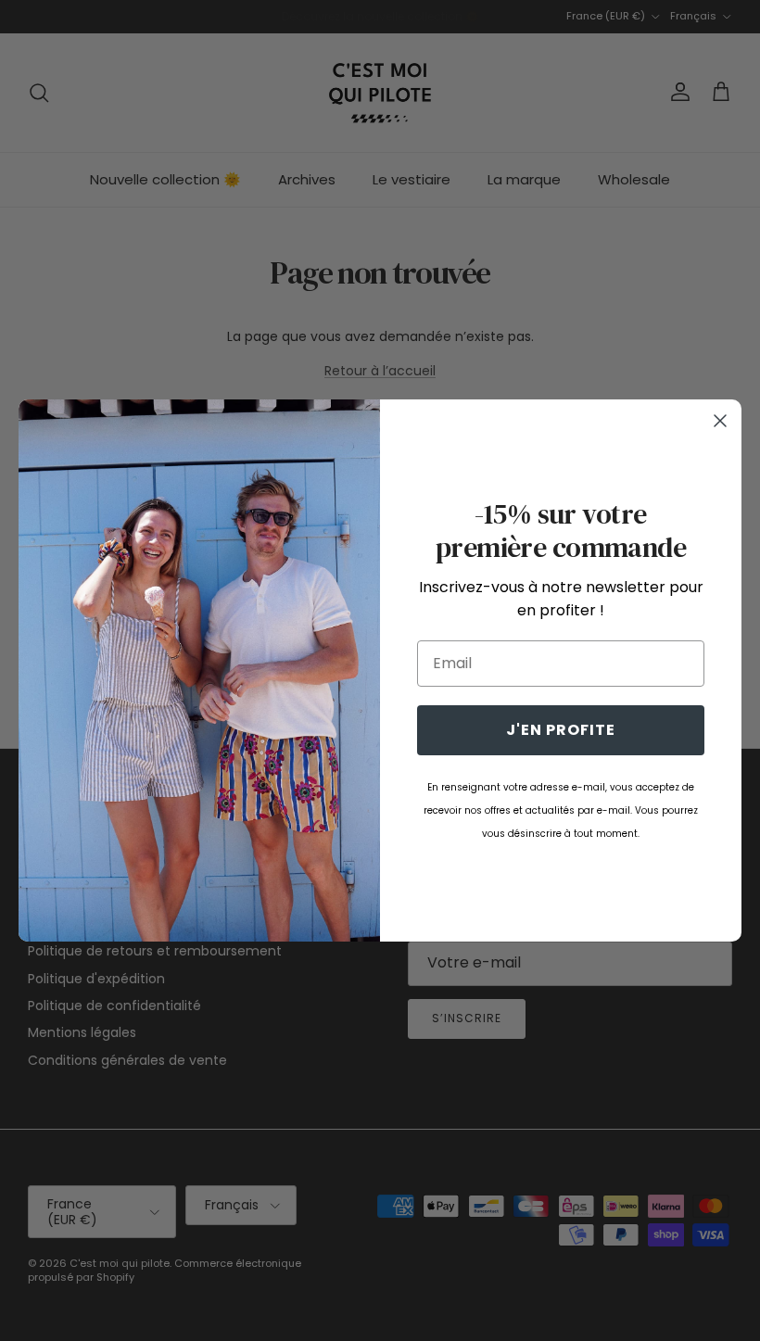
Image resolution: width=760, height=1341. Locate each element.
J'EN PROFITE (560, 729)
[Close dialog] (720, 421)
